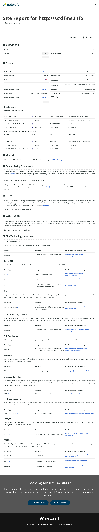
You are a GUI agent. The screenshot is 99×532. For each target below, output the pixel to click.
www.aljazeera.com (70, 348)
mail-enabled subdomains (38, 187)
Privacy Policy (52, 524)
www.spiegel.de (87, 370)
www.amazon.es (70, 413)
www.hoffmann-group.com (73, 455)
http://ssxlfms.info (41, 68)
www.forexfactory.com (71, 275)
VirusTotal (44, 85)
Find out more (38, 503)
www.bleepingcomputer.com (73, 370)
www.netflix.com (70, 462)
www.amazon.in (70, 467)
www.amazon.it (79, 413)
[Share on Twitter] (79, 37)
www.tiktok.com (80, 394)
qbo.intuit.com (69, 435)
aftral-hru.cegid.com (82, 433)
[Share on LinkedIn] (87, 37)
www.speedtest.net (70, 456)
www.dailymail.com (71, 372)
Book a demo (60, 503)
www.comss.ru (79, 273)
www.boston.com (82, 348)
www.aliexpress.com (84, 465)
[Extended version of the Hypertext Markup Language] (9, 434)
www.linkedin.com (70, 460)
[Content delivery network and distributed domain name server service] (11, 255)
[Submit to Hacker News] (91, 37)
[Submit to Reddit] (74, 37)
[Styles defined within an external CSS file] (9, 461)
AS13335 (44, 89)
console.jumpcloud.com (72, 256)
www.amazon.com (82, 460)
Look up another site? (13, 23)
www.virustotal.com (81, 279)
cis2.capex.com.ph (70, 433)
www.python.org (89, 413)
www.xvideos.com (70, 280)
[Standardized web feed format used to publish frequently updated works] (7, 371)
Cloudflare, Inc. (44, 71)
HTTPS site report (58, 160)
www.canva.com (90, 394)
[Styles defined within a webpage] (11, 466)
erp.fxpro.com (79, 254)
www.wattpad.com (70, 308)
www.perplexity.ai (70, 329)
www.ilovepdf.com (70, 331)
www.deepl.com (70, 254)
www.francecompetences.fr (73, 350)
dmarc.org (46, 205)
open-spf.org (23, 176)
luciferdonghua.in (70, 285)
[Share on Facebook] (83, 37)
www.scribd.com (70, 279)
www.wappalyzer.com (82, 329)
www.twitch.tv (85, 455)
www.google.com (70, 394)
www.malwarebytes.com (82, 307)
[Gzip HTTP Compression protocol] (17, 413)
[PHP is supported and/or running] (7, 274)
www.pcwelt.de (69, 307)
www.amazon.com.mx (71, 465)
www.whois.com (70, 273)
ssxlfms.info (91, 68)
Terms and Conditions (65, 524)
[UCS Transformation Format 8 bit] (8, 394)
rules (12, 174)
